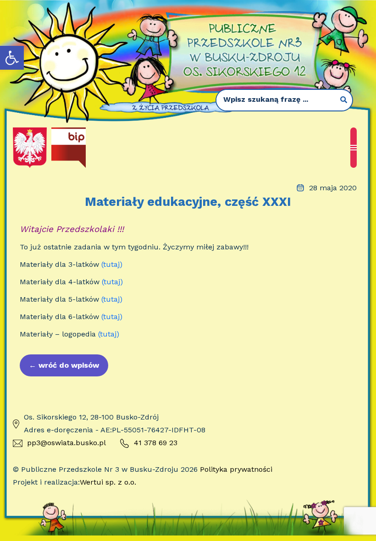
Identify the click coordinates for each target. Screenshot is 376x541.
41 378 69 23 (155, 442)
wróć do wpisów (64, 365)
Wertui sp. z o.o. (108, 482)
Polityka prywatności (236, 469)
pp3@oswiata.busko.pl (66, 442)
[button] (12, 58)
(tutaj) (111, 264)
